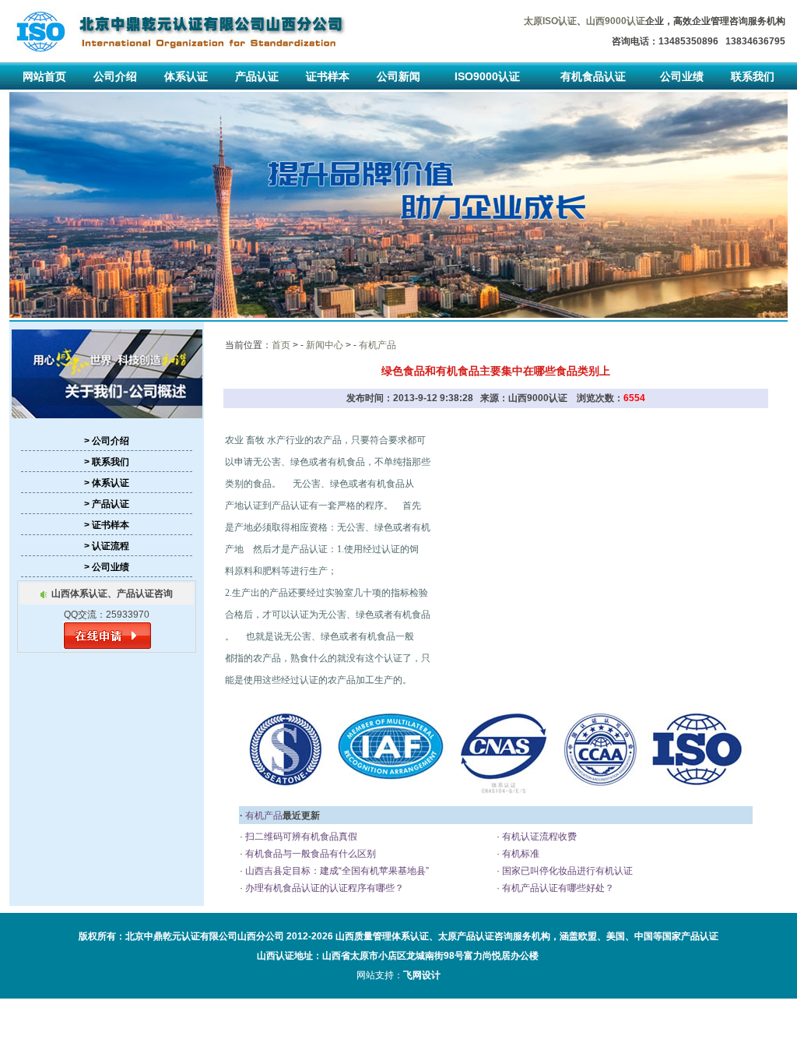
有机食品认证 (593, 76)
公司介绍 (115, 76)
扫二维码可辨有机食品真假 (300, 836)
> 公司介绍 (106, 440)
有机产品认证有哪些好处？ (557, 888)
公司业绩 (682, 76)
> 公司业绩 (106, 567)
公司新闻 (398, 76)
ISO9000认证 (487, 76)
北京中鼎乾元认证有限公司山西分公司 (204, 936)
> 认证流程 (106, 546)
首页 (281, 345)
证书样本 (327, 76)
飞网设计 (422, 975)
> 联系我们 (106, 461)
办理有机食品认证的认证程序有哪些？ (323, 888)
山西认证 (275, 955)
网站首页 (44, 76)
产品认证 (257, 76)
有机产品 (377, 345)
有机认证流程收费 (538, 836)
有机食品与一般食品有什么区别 (309, 853)
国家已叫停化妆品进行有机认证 (566, 870)
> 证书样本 (106, 525)
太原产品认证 (466, 936)
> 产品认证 (106, 504)
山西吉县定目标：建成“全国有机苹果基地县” (336, 870)
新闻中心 (324, 345)
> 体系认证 (106, 482)
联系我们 (752, 76)
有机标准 (519, 853)
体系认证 (186, 76)
